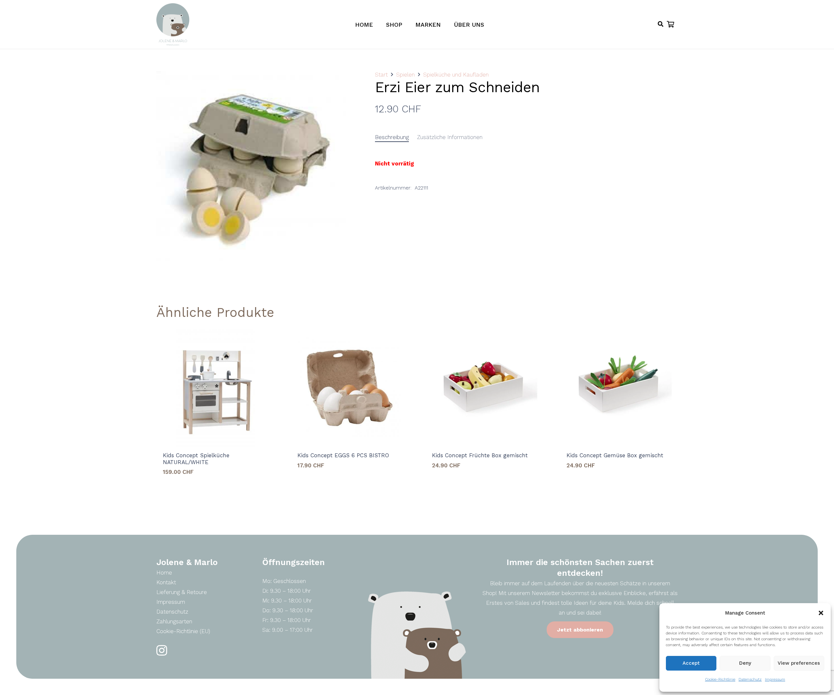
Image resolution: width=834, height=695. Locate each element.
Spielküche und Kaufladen (456, 74)
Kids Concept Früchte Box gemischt (480, 455)
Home (164, 572)
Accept (691, 663)
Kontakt (166, 582)
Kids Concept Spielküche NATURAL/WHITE (196, 458)
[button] (821, 613)
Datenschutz (750, 679)
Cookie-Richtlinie (720, 679)
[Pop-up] (660, 24)
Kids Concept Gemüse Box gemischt (615, 455)
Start (381, 74)
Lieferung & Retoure (181, 592)
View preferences (799, 663)
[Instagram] (161, 651)
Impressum (775, 679)
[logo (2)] (172, 24)
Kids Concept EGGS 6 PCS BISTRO (343, 455)
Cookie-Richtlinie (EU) (183, 631)
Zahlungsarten (174, 621)
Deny (745, 663)
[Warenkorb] (670, 24)
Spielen (405, 74)
